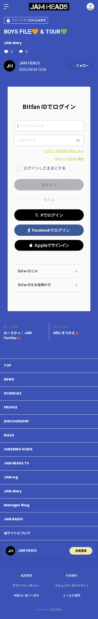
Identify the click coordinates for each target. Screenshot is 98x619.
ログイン (90, 6)
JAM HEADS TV (16, 463)
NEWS (9, 379)
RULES (9, 435)
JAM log (11, 477)
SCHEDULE (12, 393)
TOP (7, 365)
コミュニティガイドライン (72, 585)
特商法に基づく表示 (26, 595)
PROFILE (10, 407)
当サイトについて (17, 533)
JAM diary (13, 42)
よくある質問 (71, 595)
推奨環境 (26, 575)
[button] (49, 245)
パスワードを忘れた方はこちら (64, 151)
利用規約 (71, 575)
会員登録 (81, 550)
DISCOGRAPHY (16, 421)
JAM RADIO (13, 519)
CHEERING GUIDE (18, 449)
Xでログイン (51, 215)
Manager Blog (16, 505)
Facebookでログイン (51, 230)
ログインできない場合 (69, 159)
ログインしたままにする (45, 168)
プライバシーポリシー (26, 585)
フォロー (82, 65)
